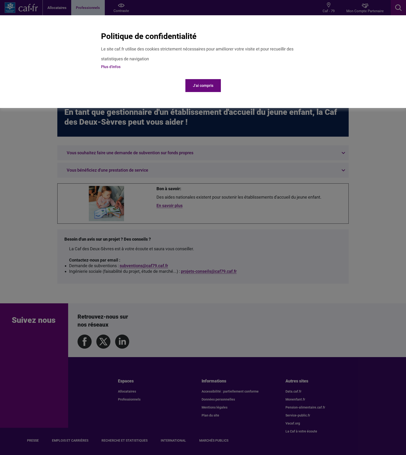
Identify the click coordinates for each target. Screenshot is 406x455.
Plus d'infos (111, 67)
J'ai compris (203, 85)
